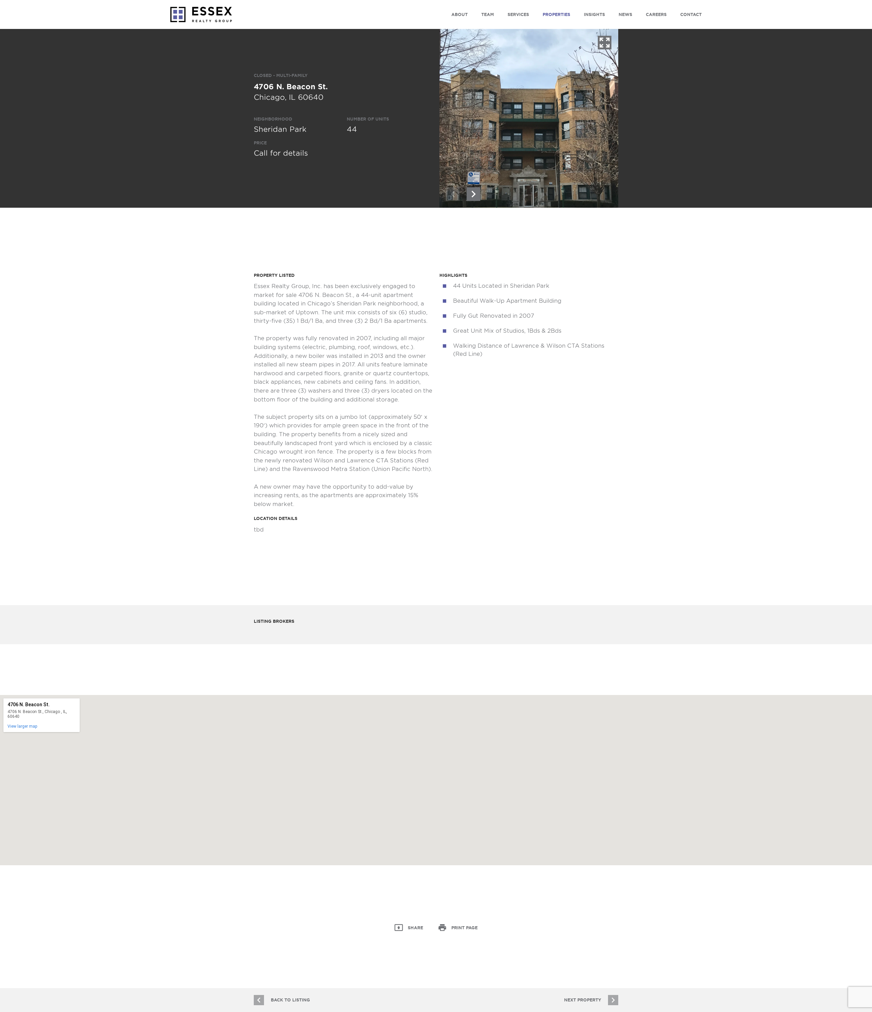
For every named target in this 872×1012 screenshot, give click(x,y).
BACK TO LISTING (290, 999)
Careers (656, 14)
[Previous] (453, 194)
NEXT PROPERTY (582, 999)
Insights (594, 14)
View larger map (22, 726)
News (625, 14)
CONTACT (691, 14)
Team (487, 14)
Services (518, 14)
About (459, 14)
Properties (556, 14)
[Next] (473, 194)
